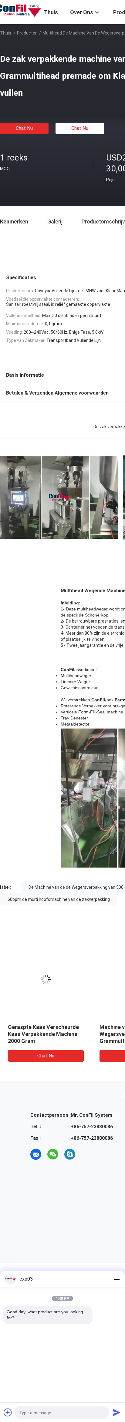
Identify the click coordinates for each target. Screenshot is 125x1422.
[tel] (86, 1154)
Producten (27, 33)
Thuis (5, 33)
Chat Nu (24, 128)
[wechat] (52, 1154)
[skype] (69, 1154)
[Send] (116, 1412)
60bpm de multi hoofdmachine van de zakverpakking (59, 899)
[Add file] (8, 1412)
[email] (35, 1154)
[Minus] (116, 1279)
